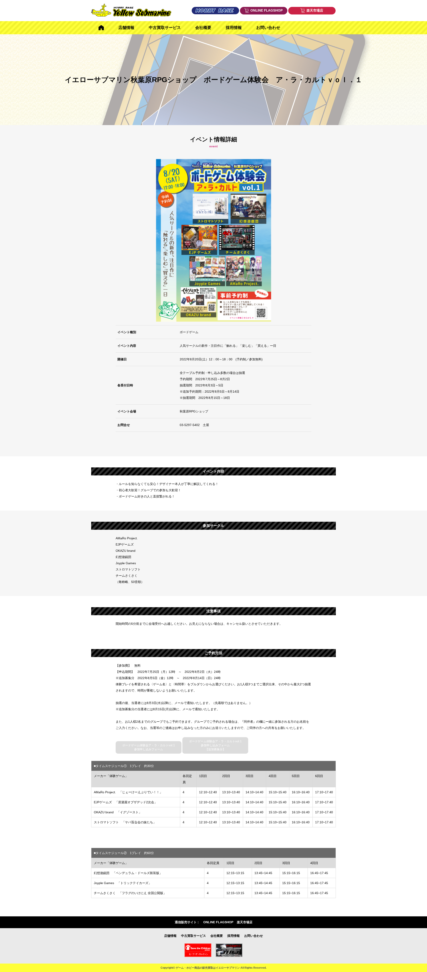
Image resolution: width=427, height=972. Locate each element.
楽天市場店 (244, 922)
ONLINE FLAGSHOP (218, 922)
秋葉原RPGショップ (194, 411)
